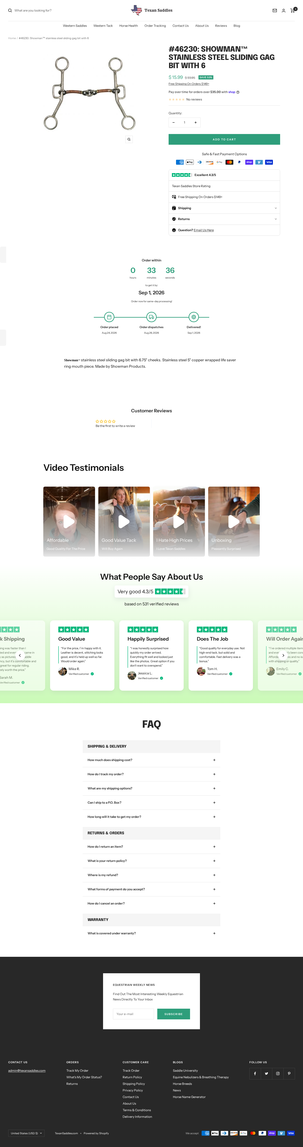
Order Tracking (155, 26)
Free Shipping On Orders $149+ (189, 84)
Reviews (221, 26)
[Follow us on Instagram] (277, 1073)
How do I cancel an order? (106, 903)
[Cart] (292, 10)
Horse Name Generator (189, 1097)
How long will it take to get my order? (114, 817)
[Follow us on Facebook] (255, 1073)
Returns (72, 1084)
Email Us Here (204, 230)
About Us (202, 26)
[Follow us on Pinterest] (289, 1073)
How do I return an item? (105, 847)
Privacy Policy (133, 1090)
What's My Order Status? (84, 1077)
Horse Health (128, 26)
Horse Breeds (182, 1084)
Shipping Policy (134, 1084)
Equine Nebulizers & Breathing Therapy (201, 1077)
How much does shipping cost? (110, 760)
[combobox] (45, 10)
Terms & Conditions (137, 1110)
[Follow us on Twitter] (266, 1073)
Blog (237, 26)
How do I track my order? (106, 774)
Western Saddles (75, 26)
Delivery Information (137, 1117)
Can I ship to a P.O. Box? (104, 802)
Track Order (131, 1070)
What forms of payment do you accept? (116, 889)
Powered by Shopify (96, 1133)
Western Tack (103, 26)
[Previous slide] (20, 655)
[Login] (283, 10)
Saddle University (185, 1070)
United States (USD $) (24, 1133)
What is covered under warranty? (112, 933)
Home (12, 38)
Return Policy (132, 1077)
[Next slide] (283, 655)
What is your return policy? (107, 861)
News (177, 1090)
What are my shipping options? (110, 788)
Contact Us (181, 26)
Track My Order (77, 1070)
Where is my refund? (103, 875)
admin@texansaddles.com (27, 1070)
